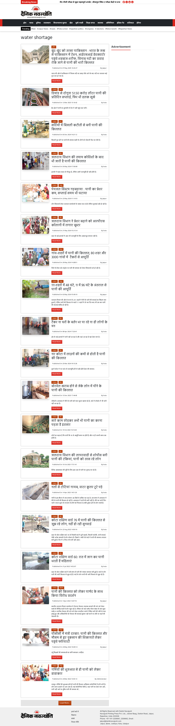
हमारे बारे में (75, 712)
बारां (61, 121)
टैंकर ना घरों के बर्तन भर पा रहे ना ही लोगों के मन (79, 324)
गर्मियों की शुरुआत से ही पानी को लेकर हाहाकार (76, 671)
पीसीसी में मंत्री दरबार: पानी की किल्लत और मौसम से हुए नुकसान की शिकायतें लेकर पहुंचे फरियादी (79, 637)
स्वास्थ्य (100, 22)
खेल (71, 22)
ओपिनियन (110, 22)
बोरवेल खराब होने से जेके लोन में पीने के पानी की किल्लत (76, 388)
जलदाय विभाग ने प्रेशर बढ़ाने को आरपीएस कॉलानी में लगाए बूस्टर (78, 223)
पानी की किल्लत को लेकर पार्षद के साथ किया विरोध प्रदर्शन (77, 593)
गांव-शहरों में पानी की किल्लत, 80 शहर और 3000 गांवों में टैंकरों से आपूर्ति (78, 255)
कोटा (61, 89)
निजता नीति (75, 722)
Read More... (56, 81)
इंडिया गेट (120, 22)
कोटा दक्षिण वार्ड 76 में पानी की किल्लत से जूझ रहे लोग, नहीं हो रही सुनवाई (78, 522)
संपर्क (73, 718)
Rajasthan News (125, 29)
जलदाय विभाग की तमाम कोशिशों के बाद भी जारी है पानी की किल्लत (77, 159)
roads (53, 29)
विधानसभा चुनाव (60, 22)
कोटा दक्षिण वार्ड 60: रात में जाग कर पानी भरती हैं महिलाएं (77, 559)
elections (100, 29)
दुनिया (38, 22)
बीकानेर (61, 588)
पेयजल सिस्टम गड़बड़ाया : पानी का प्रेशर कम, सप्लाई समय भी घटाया (76, 191)
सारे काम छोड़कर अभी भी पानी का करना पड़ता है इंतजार (76, 423)
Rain (34, 29)
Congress (90, 29)
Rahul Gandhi (111, 29)
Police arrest (63, 29)
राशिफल (130, 22)
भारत (31, 22)
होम (24, 22)
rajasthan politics (76, 29)
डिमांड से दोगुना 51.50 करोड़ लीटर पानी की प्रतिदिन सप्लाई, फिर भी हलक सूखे (78, 95)
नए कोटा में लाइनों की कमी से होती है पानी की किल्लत (78, 356)
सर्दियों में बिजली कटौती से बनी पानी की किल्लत (76, 127)
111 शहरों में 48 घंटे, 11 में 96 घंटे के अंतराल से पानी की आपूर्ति (79, 287)
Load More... (65, 703)
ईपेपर (139, 22)
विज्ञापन (73, 715)
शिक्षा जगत (90, 22)
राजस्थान (47, 22)
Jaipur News (43, 29)
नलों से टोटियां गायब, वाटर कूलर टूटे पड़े (76, 487)
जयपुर (61, 185)
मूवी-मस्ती (79, 22)
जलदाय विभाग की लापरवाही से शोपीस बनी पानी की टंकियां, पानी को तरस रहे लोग (79, 457)
